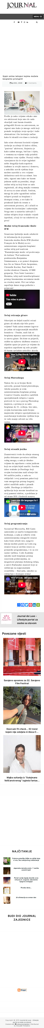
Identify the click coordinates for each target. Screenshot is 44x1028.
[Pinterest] (29, 605)
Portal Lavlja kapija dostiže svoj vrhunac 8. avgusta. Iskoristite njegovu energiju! (26, 880)
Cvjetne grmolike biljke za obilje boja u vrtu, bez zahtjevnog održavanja (26, 859)
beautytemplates (24, 1024)
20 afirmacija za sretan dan (26, 897)
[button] (38, 16)
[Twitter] (26, 605)
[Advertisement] (22, 47)
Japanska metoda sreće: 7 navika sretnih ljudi (26, 869)
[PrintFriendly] (37, 605)
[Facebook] (22, 605)
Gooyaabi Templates (23, 1026)
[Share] (18, 605)
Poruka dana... (26, 888)
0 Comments (31, 83)
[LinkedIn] (33, 605)
